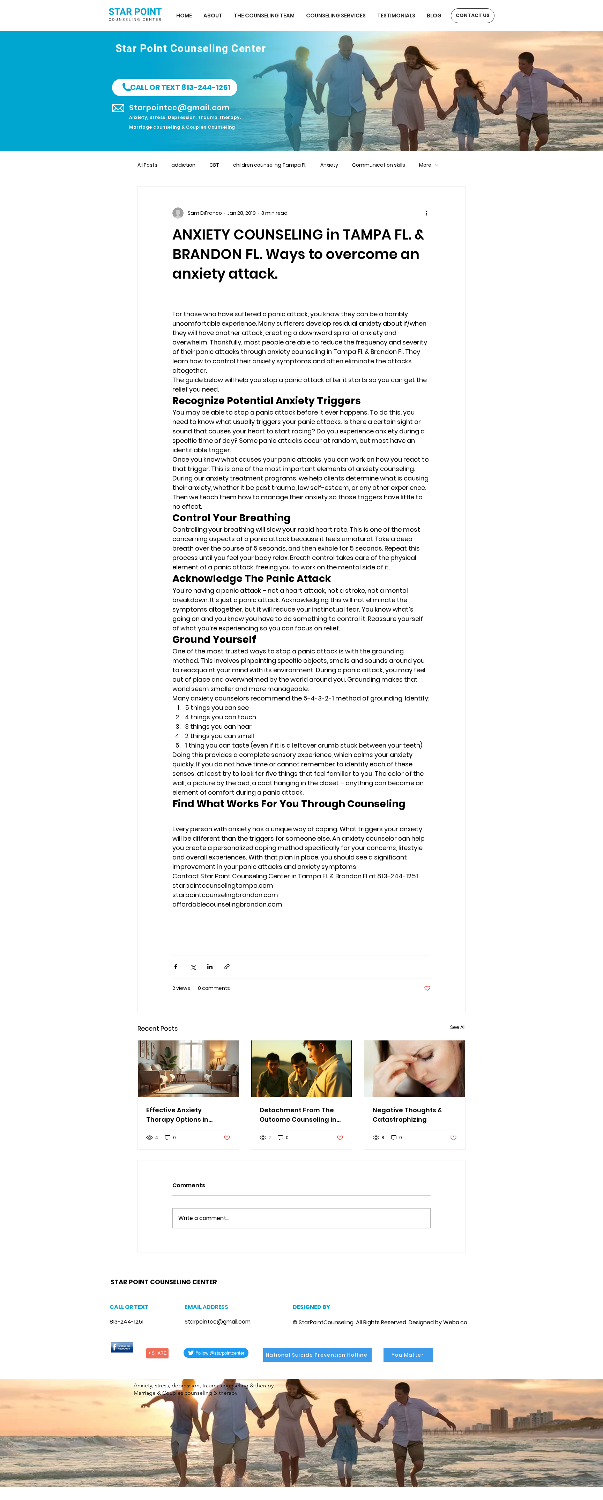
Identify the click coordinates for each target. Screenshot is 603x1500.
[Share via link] (227, 966)
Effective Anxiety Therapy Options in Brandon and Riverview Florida (184, 1115)
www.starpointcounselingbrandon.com (158, 1273)
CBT (214, 165)
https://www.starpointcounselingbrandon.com (201, 1273)
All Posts (147, 165)
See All (458, 1027)
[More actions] (426, 213)
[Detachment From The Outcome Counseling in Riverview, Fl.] (301, 1068)
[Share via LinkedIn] (210, 966)
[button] (174, 87)
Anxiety (329, 165)
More (425, 165)
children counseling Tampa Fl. (269, 165)
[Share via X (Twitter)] (192, 966)
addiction (183, 165)
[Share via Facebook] (175, 966)
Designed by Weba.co (438, 1322)
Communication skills (378, 165)
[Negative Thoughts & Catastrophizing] (414, 1068)
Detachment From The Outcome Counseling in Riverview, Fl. (298, 1115)
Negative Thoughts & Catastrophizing (407, 1115)
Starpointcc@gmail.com (218, 1322)
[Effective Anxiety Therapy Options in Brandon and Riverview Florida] (188, 1068)
